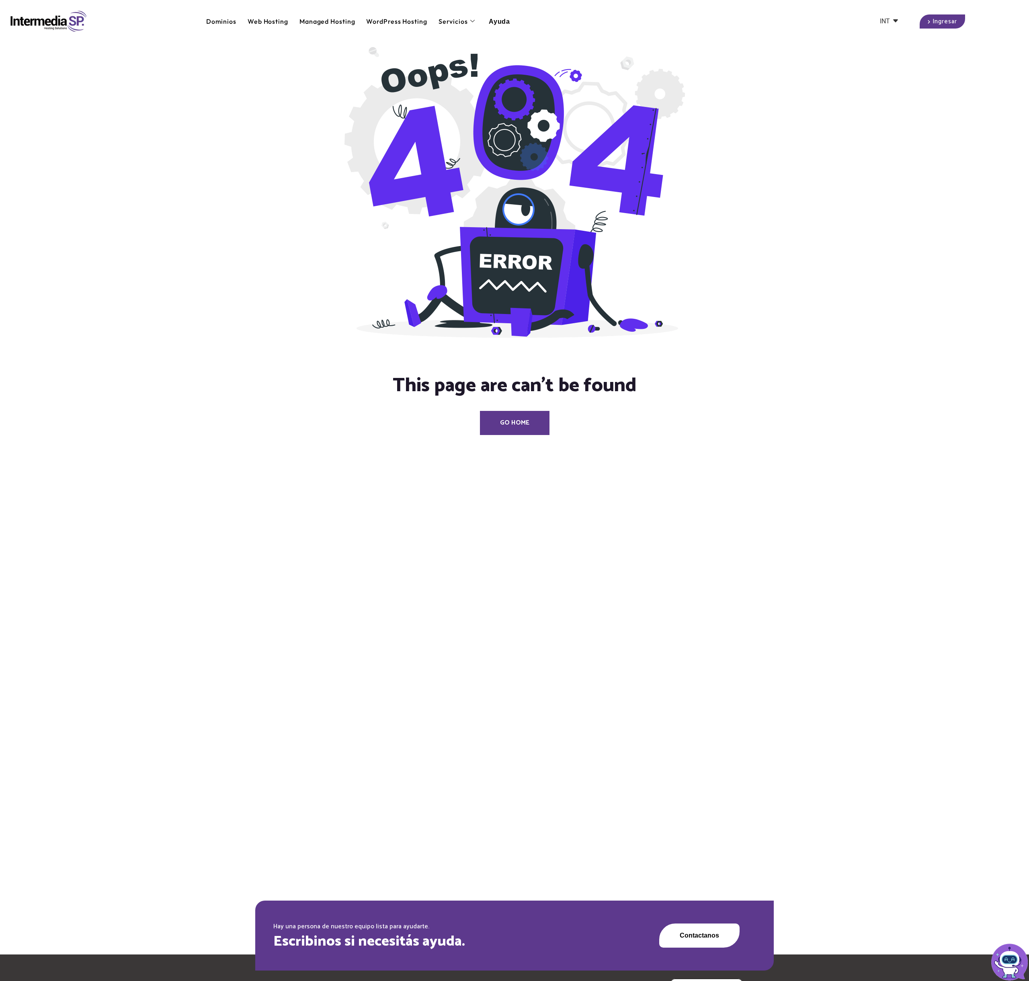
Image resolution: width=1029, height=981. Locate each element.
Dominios (221, 21)
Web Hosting (268, 21)
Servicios (453, 21)
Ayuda (499, 21)
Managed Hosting (327, 21)
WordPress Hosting (396, 21)
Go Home (514, 422)
